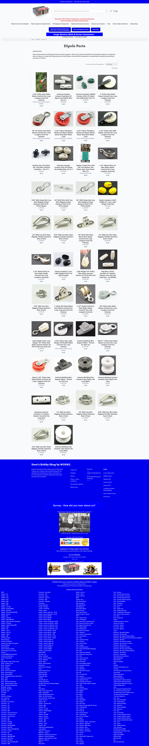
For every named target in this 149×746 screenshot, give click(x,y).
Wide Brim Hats (117, 738)
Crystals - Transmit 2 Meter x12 (46, 641)
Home (33, 39)
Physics (115, 619)
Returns (72, 476)
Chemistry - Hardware (6, 696)
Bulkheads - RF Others (6, 688)
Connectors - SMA (5, 743)
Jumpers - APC (42, 701)
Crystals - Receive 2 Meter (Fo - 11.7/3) (48, 614)
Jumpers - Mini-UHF (43, 714)
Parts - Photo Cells (80, 703)
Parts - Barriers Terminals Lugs (83, 625)
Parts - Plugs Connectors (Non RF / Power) (86, 705)
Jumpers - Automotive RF (45, 703)
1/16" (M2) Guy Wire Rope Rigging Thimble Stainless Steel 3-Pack (41, 449)
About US (89, 469)
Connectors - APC (5, 709)
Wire (115, 740)
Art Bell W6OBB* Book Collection (9, 654)
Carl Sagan (3, 692)
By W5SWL (85, 279)
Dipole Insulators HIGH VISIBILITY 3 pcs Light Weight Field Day (107, 202)
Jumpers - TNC (42, 721)
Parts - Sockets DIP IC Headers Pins (84, 736)
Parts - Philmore (80, 701)
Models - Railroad (80, 596)
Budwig (41, 171)
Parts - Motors (79, 694)
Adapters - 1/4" (4, 594)
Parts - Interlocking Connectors (83, 681)
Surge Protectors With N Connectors (122, 681)
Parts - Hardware (80, 667)
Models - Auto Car (80, 592)
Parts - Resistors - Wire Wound (83, 730)
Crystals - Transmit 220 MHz (45, 647)
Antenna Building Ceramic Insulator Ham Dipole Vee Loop (107, 379)
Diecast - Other (42, 661)
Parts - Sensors (79, 732)
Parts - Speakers (80, 743)
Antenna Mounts (5, 647)
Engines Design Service (44, 670)
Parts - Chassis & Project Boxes (83, 634)
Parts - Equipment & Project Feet (84, 654)
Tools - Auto (116, 698)
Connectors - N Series (6, 730)
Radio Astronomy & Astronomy (121, 656)
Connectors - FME (5, 720)
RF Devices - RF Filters (119, 639)
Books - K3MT (4, 678)
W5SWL (107, 383)
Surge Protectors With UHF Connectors (123, 683)
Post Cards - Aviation (119, 625)
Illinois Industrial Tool (85, 173)
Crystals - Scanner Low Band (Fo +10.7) (48, 625)
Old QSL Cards (79, 599)
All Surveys (106, 496)
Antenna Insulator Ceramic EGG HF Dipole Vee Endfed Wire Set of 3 (63, 167)
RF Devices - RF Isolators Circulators (122, 641)
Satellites (116, 665)
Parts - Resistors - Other (82, 727)
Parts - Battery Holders (81, 626)
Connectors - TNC (43, 594)
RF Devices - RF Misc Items (120, 645)
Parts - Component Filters (82, 639)
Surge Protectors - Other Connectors (122, 679)
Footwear (41, 678)
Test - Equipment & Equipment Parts (122, 688)
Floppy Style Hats (43, 676)
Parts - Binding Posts (81, 628)
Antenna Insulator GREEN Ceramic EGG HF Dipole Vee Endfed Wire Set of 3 (85, 96)
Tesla (115, 687)
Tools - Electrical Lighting (120, 703)
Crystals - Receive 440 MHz (45, 617)
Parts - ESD (79, 650)
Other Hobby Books (80, 605)
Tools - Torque (117, 723)
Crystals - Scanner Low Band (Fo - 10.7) (48, 628)
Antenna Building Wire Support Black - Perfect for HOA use (63, 379)
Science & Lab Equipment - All (121, 667)
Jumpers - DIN (42, 707)
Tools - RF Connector (119, 712)
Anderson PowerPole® (6, 641)
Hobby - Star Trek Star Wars (45, 696)
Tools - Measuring (118, 709)
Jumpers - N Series (43, 716)
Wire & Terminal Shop (119, 741)
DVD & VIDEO (42, 652)
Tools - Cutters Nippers (119, 701)
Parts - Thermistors (118, 603)
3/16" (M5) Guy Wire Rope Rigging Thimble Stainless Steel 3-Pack (63, 237)
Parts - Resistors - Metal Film (83, 723)
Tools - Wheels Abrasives (120, 725)
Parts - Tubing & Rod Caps (120, 610)
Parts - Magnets (80, 690)
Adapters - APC (4, 599)
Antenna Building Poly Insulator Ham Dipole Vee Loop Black (85, 379)
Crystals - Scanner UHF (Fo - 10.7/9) (47, 630)
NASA (77, 597)
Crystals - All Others (43, 606)
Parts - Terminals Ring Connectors (122, 597)
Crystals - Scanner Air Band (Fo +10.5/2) (48, 621)
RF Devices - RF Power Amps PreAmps (123, 648)
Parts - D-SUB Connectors (82, 647)
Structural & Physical (119, 678)
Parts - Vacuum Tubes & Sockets (121, 614)
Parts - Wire (116, 616)
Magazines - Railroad (44, 740)
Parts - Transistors (118, 605)
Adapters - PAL (4, 616)
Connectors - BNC (5, 710)
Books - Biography (5, 668)
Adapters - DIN (4, 603)
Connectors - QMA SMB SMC (8, 736)
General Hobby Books (44, 681)
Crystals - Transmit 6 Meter (45, 650)
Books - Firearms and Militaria (8, 670)
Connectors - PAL (5, 732)
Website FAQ (107, 479)
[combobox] (78, 11)
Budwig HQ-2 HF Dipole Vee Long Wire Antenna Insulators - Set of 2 (41, 167)
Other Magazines (80, 606)
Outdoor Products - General (82, 614)
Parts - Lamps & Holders (82, 688)
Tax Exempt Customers (76, 484)
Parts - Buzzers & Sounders (82, 630)
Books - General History (7, 672)
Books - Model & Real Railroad (8, 681)
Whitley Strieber (117, 736)
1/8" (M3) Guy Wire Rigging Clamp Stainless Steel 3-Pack (85, 414)
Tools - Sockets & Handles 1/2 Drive (122, 714)
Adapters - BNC (4, 601)
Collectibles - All (5, 699)
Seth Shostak (117, 672)
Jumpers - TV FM (43, 723)
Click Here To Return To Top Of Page (74, 589)
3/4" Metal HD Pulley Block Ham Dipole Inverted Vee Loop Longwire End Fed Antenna (85, 238)
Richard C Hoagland (118, 661)
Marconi (41, 741)
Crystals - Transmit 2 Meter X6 (46, 639)
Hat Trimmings (42, 685)
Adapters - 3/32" (5, 597)
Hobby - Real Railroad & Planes (46, 694)
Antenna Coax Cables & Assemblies (9, 643)
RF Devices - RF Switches (120, 652)
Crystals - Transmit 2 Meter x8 (46, 645)
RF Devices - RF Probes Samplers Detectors (124, 650)
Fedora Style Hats (43, 674)
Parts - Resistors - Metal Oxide (83, 725)
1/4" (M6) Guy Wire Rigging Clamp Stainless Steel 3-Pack (63, 414)
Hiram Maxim (42, 688)
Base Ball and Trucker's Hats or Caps (10, 661)
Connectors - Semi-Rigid (44, 592)
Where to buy (74, 487)
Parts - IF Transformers (81, 674)
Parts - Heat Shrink (80, 668)
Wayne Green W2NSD (119, 734)
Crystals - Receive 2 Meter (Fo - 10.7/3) (48, 612)
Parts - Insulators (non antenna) (83, 678)
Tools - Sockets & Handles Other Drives (123, 720)
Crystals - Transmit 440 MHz (45, 648)
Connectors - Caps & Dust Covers (9, 712)
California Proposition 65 (94, 473)
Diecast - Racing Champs (45, 663)
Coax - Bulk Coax (5, 698)
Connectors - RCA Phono (7, 738)
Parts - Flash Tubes (80, 661)
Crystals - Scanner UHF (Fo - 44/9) (47, 634)
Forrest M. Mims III (43, 679)
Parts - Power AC (80, 709)
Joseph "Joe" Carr (43, 699)
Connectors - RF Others (6, 740)
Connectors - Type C (43, 596)
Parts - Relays (79, 718)
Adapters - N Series (5, 614)
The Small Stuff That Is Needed (121, 694)
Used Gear (96, 29)
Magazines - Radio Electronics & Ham (48, 738)
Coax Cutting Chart (108, 473)
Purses (115, 630)
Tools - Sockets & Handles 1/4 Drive (122, 716)
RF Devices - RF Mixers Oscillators (122, 647)
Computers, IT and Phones (7, 701)
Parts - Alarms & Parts (81, 617)
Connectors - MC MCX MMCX (8, 725)
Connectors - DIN (5, 718)
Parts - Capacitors (80, 632)
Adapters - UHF (4, 636)
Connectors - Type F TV (44, 597)
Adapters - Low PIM (6, 606)
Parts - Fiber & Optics (81, 659)
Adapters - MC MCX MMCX (7, 608)
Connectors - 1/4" (5, 703)
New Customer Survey (109, 493)
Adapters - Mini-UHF (6, 610)
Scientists (116, 668)
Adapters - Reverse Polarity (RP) (9, 625)
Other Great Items (80, 603)
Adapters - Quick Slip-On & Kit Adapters (10, 621)
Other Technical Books (81, 612)
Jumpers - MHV (42, 712)
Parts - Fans (79, 656)
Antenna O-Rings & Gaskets (7, 648)
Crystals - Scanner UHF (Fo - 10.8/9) (47, 632)
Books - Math (4, 679)
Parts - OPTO (79, 696)
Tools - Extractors (118, 705)
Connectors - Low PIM (6, 723)
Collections (38, 39)
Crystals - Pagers (43, 610)
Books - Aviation (5, 667)
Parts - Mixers (79, 692)
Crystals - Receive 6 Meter (45, 619)
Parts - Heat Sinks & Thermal (83, 670)
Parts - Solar (79, 738)
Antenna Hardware (5, 645)
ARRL (2, 592)
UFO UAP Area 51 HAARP (120, 729)
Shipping (72, 473)
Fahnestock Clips (43, 672)
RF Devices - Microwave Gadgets (121, 632)
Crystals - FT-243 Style (44, 608)
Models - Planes (80, 594)
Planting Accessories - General (121, 621)
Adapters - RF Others (6, 623)
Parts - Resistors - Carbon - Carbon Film (85, 721)
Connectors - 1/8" (5, 705)
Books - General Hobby (6, 674)
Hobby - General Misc (44, 692)
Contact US (73, 470)
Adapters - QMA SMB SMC (7, 619)
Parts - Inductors (80, 676)
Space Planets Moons (119, 674)
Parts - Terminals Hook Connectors (122, 596)
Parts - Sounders (80, 741)
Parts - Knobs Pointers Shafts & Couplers (86, 683)
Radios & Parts (117, 659)
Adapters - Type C (5, 630)
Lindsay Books (42, 729)
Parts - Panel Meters (81, 699)
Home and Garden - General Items (47, 698)
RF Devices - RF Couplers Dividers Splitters (124, 636)
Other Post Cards (80, 610)
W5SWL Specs (107, 476)
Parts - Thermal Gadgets (119, 601)
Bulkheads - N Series (6, 687)
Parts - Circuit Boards (81, 636)
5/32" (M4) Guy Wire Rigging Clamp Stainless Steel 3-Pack (41, 308)
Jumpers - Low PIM (43, 709)
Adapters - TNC (4, 628)
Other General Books (81, 601)
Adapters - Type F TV (6, 632)
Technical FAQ (107, 482)
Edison (40, 668)
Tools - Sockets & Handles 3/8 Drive (122, 718)
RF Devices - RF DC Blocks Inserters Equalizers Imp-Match (128, 637)
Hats (40, 687)
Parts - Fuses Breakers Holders (83, 663)
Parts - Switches (117, 592)
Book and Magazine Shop (80, 29)
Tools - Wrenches (118, 727)
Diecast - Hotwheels (43, 656)
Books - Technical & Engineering (9, 685)
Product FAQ (107, 485)
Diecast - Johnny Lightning (45, 658)
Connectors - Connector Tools (8, 714)
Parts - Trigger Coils (118, 608)
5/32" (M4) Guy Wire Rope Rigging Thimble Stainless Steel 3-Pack (107, 414)
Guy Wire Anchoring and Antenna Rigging (49, 683)
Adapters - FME (5, 605)
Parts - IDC (78, 672)
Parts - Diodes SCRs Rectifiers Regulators (86, 648)
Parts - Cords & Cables (81, 643)
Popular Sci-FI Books (119, 623)
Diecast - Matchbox (43, 659)
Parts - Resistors (80, 720)
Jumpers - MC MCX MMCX (45, 710)
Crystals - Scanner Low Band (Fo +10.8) (48, 626)
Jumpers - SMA (42, 720)
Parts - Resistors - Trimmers (82, 729)
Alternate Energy (5, 639)
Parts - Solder (79, 740)
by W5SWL (63, 102)
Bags (2, 659)
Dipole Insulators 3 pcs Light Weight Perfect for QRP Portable (63, 273)
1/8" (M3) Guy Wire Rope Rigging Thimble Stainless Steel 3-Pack (41, 237)
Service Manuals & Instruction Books (122, 670)
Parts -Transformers (118, 617)
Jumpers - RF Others (44, 718)
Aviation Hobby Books (6, 658)
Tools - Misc (116, 710)
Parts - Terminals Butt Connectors (122, 594)
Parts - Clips (79, 637)
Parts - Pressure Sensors (82, 712)
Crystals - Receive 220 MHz (45, 616)
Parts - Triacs (117, 606)
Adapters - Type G (5, 634)
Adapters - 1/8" (4, 596)
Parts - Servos (79, 734)
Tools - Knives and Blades (120, 707)
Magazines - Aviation (44, 732)
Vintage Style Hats (118, 732)
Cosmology (41, 603)
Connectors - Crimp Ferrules (8, 716)
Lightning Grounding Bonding (46, 727)
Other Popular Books (81, 608)
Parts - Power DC (80, 710)
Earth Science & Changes (45, 667)
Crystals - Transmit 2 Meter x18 (46, 643)
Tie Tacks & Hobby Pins (119, 696)
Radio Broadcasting (118, 658)
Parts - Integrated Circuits (82, 679)
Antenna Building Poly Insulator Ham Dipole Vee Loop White (63, 449)
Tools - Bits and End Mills (120, 699)
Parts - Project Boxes (81, 714)
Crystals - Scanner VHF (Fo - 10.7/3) (47, 636)
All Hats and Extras (5, 637)
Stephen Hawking (118, 676)
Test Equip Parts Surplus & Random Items (124, 692)
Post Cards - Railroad (119, 628)
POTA (77, 616)
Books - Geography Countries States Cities (11, 676)
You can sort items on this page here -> (95, 64)
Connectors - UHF (43, 599)
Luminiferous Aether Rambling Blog (108, 489)
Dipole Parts (44, 39)
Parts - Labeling (80, 687)
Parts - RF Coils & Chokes (82, 716)
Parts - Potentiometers (81, 707)
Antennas (3, 652)
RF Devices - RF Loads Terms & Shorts (123, 643)
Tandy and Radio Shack (119, 685)
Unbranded (108, 206)
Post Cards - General (118, 626)
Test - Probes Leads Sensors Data (122, 690)
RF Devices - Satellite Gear (120, 654)
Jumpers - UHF (42, 725)
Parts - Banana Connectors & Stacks (84, 623)
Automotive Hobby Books (7, 656)
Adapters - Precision (6, 617)
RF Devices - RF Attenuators (120, 634)
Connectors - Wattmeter (44, 601)
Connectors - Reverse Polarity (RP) (9, 741)
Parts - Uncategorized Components (122, 612)
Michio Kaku (42, 743)
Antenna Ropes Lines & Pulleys (8, 650)
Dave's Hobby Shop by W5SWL (41, 138)
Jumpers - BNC (42, 705)
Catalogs (3, 694)
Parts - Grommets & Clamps (82, 665)
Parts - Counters (80, 645)
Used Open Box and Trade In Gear (122, 730)
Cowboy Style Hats (43, 605)
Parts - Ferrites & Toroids (82, 658)
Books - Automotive (6, 665)
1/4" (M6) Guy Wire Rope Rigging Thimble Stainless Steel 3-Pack (107, 237)
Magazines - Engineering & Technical (47, 734)
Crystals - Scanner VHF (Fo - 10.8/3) (47, 637)
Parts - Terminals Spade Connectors (122, 599)
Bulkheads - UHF (5, 690)
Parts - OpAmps (80, 698)
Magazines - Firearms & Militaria (46, 736)
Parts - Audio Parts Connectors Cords (85, 621)
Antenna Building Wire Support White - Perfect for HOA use (85, 343)
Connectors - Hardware (6, 721)
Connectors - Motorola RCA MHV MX (10, 729)
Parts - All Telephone (81, 619)
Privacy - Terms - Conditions (75, 480)
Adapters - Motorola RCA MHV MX (9, 612)
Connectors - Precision (6, 734)
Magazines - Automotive (44, 730)
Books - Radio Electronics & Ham (9, 683)
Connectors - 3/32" (5, 707)
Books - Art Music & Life (7, 663)
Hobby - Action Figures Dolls (46, 690)
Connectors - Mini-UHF (6, 727)
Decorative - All (42, 654)
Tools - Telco (117, 721)
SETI (115, 663)
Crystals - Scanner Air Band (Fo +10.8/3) (48, 623)
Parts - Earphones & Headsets (83, 652)
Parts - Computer (80, 641)
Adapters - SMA (5, 626)
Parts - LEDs (79, 685)
